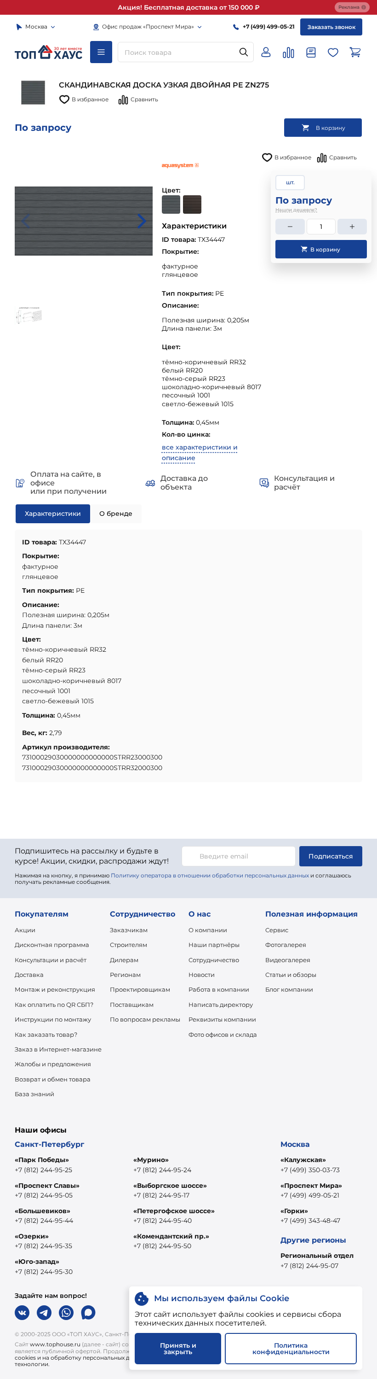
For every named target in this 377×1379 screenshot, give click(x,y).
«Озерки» (32, 1236)
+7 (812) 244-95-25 (43, 1170)
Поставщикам (132, 1004)
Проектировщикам (140, 989)
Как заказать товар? (46, 1034)
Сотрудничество (213, 960)
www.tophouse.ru (55, 1344)
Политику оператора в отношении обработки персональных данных (210, 875)
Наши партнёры (214, 944)
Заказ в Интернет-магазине (58, 1049)
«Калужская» (303, 1160)
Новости (201, 974)
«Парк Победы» (42, 1160)
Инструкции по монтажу (53, 1019)
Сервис (276, 930)
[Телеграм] (44, 1312)
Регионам (125, 974)
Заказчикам (129, 930)
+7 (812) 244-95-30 (44, 1272)
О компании (207, 930)
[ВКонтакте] (22, 1312)
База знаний (34, 1094)
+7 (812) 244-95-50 (162, 1246)
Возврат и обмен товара (53, 1079)
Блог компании (289, 989)
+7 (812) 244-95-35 (43, 1246)
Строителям (128, 944)
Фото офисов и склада (222, 1034)
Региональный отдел (317, 1255)
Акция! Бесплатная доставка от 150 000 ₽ (189, 7)
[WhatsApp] (66, 1312)
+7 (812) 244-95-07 (309, 1266)
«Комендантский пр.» (171, 1236)
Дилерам (124, 960)
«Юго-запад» (37, 1261)
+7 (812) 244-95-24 (162, 1170)
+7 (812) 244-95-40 (162, 1220)
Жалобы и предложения (53, 1064)
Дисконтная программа (52, 944)
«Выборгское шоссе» (170, 1185)
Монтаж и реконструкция (55, 989)
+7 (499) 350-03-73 (310, 1170)
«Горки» (294, 1211)
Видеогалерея (287, 960)
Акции (25, 930)
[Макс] (88, 1312)
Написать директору (220, 1004)
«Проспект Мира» (311, 1185)
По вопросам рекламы (145, 1019)
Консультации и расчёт (50, 960)
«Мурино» (151, 1160)
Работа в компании (218, 989)
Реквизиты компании (222, 1019)
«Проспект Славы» (47, 1185)
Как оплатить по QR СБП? (54, 1004)
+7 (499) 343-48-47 (310, 1220)
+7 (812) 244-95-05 (44, 1195)
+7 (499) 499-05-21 (309, 1195)
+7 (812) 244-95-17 (161, 1195)
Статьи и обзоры (290, 974)
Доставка (29, 974)
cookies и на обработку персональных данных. (82, 1357)
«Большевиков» (42, 1211)
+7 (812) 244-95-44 (44, 1220)
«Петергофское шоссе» (174, 1211)
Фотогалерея (285, 944)
